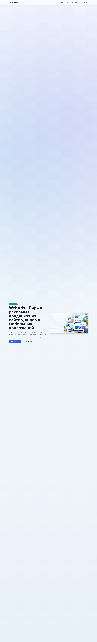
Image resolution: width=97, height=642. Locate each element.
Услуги (61, 2)
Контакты (74, 2)
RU (79, 2)
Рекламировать (29, 341)
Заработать (15, 341)
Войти (85, 2)
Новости (67, 2)
